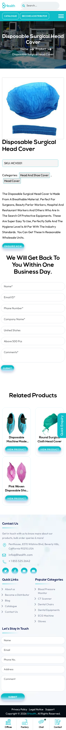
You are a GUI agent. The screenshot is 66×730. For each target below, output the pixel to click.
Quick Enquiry (62, 425)
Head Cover (12, 181)
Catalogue (10, 16)
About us (10, 589)
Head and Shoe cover (34, 175)
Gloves (42, 621)
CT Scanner (45, 598)
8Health (31, 713)
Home (24, 49)
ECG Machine (46, 615)
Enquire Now (13, 246)
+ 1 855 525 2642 (19, 561)
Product (41, 49)
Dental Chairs (46, 604)
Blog (7, 600)
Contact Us (11, 611)
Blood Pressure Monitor (46, 591)
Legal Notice (36, 709)
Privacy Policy (19, 709)
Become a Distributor (34, 16)
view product (16, 449)
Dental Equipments (49, 610)
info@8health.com (21, 555)
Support (49, 709)
